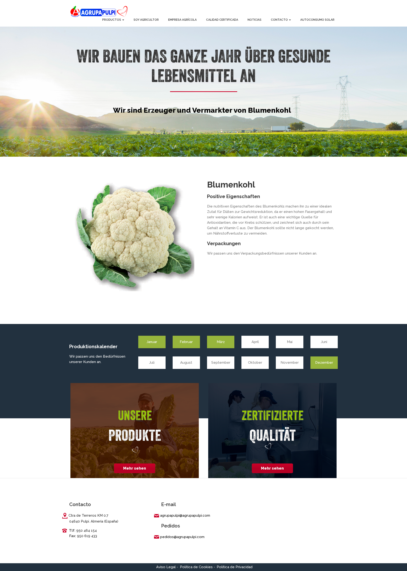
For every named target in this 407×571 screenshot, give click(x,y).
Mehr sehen (134, 468)
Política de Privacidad (234, 567)
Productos (112, 19)
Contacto (280, 19)
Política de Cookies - (197, 567)
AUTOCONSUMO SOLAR (317, 19)
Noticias (254, 19)
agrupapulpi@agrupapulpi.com (185, 515)
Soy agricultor (146, 19)
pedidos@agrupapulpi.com (182, 537)
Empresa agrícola (182, 19)
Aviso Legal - (167, 567)
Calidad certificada (222, 19)
